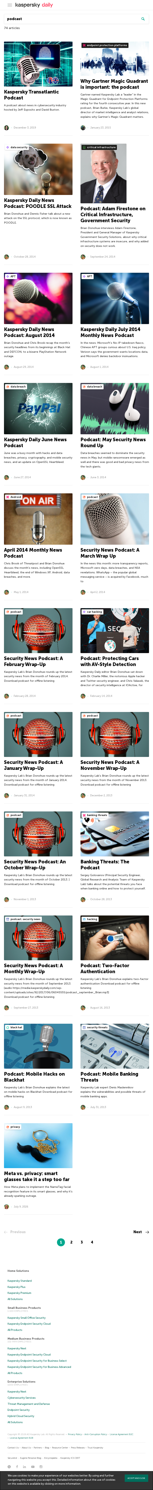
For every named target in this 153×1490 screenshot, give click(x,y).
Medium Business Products (26, 1338)
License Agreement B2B (21, 1438)
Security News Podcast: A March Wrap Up (109, 553)
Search (143, 19)
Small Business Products (24, 1308)
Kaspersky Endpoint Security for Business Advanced (39, 1366)
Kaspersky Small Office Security (27, 1317)
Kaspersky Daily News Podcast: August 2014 (29, 332)
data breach (18, 386)
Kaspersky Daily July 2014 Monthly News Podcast (110, 332)
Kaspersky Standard (20, 1280)
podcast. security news (25, 919)
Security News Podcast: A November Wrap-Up (109, 765)
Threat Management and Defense (29, 1403)
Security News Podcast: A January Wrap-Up (33, 765)
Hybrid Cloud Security (21, 1416)
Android (15, 497)
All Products (15, 1329)
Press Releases (78, 1447)
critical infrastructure (101, 147)
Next (138, 1232)
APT (13, 276)
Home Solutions (18, 1271)
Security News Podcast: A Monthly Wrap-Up (33, 968)
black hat (16, 1027)
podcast (92, 497)
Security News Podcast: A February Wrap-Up (33, 661)
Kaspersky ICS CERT (70, 1458)
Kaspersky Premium (19, 1292)
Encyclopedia (50, 1458)
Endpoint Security (19, 1409)
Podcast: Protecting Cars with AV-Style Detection (109, 661)
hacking (91, 919)
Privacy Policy (75, 1434)
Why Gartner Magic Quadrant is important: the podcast (114, 84)
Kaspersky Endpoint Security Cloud (29, 1323)
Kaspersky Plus (17, 1286)
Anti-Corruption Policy (95, 1434)
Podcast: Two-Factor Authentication (104, 968)
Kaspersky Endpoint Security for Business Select (37, 1360)
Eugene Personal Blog (30, 1458)
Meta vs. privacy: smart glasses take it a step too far (37, 1176)
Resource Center (60, 1447)
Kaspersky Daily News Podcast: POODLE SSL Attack (38, 203)
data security (18, 147)
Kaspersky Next (17, 1348)
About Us (26, 1447)
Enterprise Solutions (21, 1381)
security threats (97, 1027)
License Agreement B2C (121, 1434)
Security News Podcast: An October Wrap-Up (35, 865)
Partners (38, 1447)
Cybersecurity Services (22, 1397)
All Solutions (15, 1299)
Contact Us (13, 1447)
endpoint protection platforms (106, 45)
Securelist (12, 1458)
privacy (15, 1126)
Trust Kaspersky (95, 1447)
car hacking (94, 611)
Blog (47, 1447)
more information (69, 1483)
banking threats (96, 815)
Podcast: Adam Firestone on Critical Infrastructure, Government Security (112, 214)
